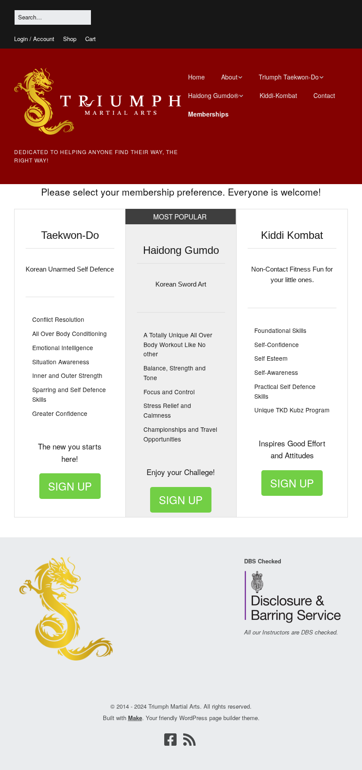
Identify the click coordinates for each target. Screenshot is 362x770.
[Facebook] (170, 739)
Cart (90, 38)
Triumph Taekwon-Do (289, 76)
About (229, 76)
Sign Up (70, 486)
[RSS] (189, 739)
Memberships (208, 113)
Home (196, 76)
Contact (324, 95)
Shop (69, 38)
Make (135, 717)
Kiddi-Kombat (278, 95)
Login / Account (34, 38)
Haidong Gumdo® (213, 95)
